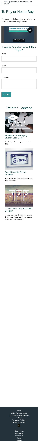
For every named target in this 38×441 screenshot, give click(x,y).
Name (3, 54)
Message (5, 77)
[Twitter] (19, 425)
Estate (19, 438)
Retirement (19, 433)
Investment (19, 436)
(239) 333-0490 (21, 413)
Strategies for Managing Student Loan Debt (16, 136)
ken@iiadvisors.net (19, 422)
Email (3, 65)
